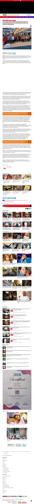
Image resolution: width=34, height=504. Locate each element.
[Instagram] (9, 496)
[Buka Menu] (29, 14)
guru (19, 200)
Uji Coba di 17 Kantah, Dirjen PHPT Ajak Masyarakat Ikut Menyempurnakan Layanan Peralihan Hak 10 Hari (16, 219)
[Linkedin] (12, 496)
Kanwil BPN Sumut (6, 470)
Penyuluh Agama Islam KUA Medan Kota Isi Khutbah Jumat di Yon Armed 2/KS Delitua (26, 228)
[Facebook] (26, 208)
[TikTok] (20, 496)
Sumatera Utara (14, 20)
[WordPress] (7, 496)
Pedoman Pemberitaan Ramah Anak (8, 487)
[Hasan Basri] (4, 168)
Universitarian (4, 464)
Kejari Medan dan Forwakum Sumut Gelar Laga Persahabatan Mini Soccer (18, 358)
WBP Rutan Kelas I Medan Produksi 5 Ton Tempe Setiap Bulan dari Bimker (18, 362)
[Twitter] (27, 208)
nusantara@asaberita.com (8, 455)
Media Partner (5, 483)
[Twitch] (15, 496)
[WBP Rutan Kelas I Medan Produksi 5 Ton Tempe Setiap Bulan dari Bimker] (4, 363)
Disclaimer (4, 477)
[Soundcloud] (23, 496)
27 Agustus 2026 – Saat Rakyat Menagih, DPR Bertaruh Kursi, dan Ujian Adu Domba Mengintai (7, 228)
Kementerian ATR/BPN (6, 471)
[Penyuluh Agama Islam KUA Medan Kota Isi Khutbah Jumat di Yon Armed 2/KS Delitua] (26, 224)
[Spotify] (17, 496)
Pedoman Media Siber (6, 485)
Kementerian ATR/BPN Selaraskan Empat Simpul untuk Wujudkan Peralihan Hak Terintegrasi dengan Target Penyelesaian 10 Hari (26, 219)
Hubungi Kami (5, 478)
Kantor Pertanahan (6, 468)
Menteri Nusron (5, 467)
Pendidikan (7, 20)
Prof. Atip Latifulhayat (24, 200)
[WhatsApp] (30, 208)
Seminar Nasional (6, 201)
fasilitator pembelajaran (13, 200)
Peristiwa (10, 20)
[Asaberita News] (11, 14)
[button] (27, 14)
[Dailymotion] (24, 496)
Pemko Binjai (5, 472)
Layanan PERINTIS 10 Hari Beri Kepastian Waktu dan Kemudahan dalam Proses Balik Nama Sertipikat (7, 219)
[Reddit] (11, 496)
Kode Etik (4, 482)
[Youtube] (14, 496)
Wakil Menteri (12, 201)
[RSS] (26, 496)
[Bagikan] (30, 26)
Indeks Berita (4, 481)
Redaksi (4, 492)
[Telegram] (29, 208)
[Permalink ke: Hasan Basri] (3, 26)
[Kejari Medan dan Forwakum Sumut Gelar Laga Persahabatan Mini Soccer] (4, 359)
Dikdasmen (7, 200)
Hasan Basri (9, 166)
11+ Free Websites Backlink (6, 476)
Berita (3, 462)
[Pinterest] (6, 496)
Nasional (4, 20)
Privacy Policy (4, 490)
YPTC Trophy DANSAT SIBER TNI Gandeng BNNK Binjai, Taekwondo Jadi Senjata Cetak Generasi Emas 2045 (17, 228)
